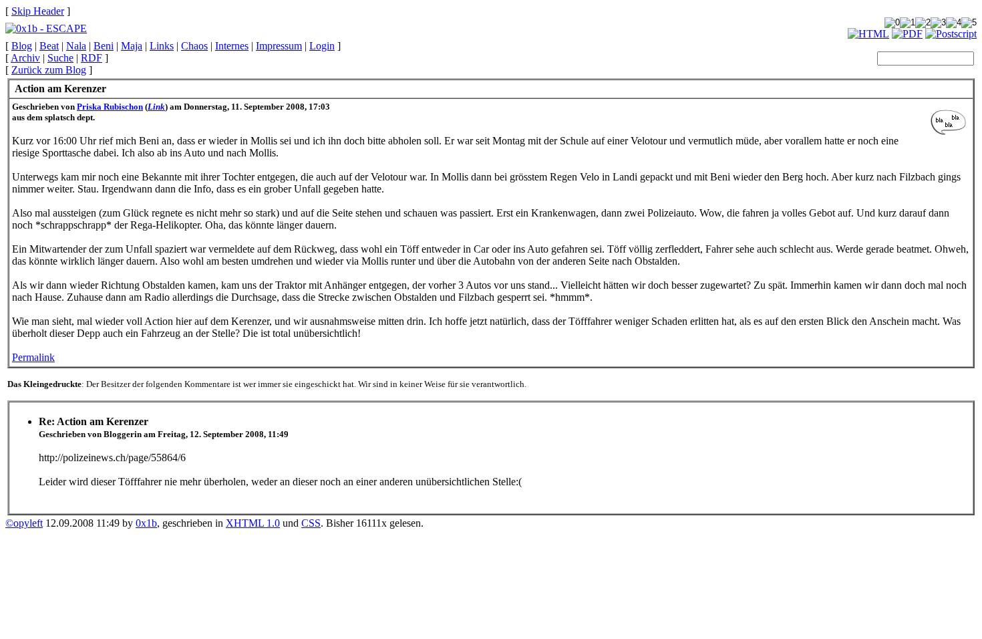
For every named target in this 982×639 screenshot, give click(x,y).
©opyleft (24, 523)
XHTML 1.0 (253, 523)
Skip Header (37, 11)
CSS (311, 523)
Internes (232, 45)
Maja (131, 45)
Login (322, 45)
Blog (21, 45)
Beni (104, 45)
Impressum (279, 45)
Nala (76, 45)
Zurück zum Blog (48, 70)
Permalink (33, 357)
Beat (49, 45)
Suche (60, 57)
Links (162, 45)
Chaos (194, 45)
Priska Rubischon (110, 107)
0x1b (146, 523)
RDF (91, 57)
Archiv (25, 57)
